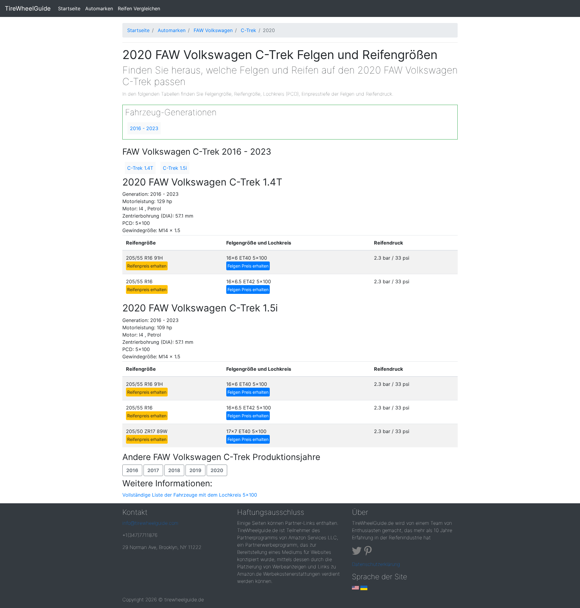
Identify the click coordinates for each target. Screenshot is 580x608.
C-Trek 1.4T (140, 168)
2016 (132, 470)
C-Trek (248, 30)
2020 (217, 470)
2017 (153, 470)
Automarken (99, 8)
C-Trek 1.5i (175, 168)
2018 (174, 470)
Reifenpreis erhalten (146, 265)
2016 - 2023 (144, 128)
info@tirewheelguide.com (150, 523)
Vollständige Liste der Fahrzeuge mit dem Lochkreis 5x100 (189, 495)
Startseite (70, 8)
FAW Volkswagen (213, 30)
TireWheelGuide (28, 8)
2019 (195, 470)
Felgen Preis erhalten (248, 265)
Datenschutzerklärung (376, 564)
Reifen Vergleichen (139, 8)
